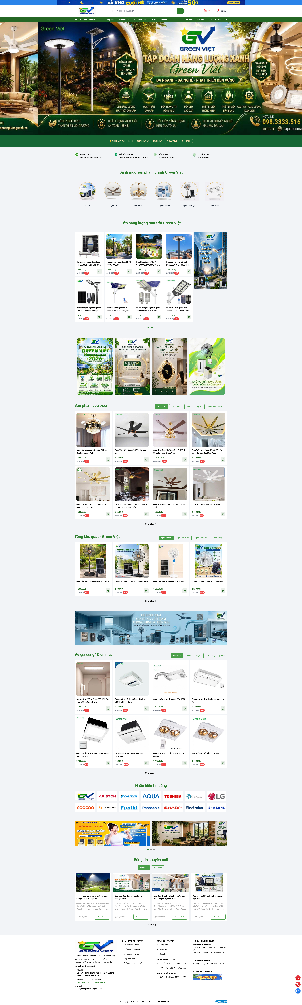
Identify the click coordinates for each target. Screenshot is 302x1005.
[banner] (95, 366)
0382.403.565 (100, 982)
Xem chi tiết (102, 917)
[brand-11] (151, 808)
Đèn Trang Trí (219, 538)
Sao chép (186, 141)
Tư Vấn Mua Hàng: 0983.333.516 (173, 963)
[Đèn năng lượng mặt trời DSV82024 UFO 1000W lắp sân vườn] (179, 246)
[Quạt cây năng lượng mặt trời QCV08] (170, 561)
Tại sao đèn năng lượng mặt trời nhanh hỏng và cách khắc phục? (92, 897)
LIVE (208, 11)
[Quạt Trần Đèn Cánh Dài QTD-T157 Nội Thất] (170, 484)
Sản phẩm (163, 954)
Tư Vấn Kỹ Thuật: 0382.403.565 (172, 968)
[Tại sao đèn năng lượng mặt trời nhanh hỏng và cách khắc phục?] (93, 882)
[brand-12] (173, 808)
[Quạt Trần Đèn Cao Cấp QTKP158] (209, 484)
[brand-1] (85, 795)
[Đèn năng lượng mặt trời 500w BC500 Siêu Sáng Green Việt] (119, 292)
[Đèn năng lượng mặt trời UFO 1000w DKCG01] (119, 246)
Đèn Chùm (176, 406)
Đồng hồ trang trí (194, 655)
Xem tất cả (149, 327)
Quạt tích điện (201, 538)
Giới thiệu (163, 949)
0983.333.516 (83, 982)
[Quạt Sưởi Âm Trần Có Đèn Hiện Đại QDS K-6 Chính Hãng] (132, 679)
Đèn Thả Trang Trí (194, 406)
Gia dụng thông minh (216, 655)
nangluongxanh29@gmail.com (90, 989)
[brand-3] (129, 796)
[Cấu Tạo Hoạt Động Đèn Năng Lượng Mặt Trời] (209, 882)
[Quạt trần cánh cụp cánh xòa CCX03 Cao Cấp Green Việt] (93, 430)
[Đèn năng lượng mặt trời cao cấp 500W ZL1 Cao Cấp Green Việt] (89, 246)
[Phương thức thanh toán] (210, 977)
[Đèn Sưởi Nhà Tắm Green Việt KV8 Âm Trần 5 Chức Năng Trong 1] (93, 679)
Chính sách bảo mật (132, 949)
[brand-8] (85, 808)
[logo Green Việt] (96, 946)
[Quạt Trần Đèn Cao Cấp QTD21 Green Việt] (132, 430)
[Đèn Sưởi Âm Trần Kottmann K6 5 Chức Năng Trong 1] (93, 733)
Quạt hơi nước (183, 538)
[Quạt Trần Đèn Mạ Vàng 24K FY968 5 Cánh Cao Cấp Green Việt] (170, 430)
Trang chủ (163, 945)
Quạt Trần (161, 406)
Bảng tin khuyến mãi (151, 859)
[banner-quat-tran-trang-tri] (151, 78)
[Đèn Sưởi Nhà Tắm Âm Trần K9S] (209, 733)
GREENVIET (165, 1001)
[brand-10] (129, 808)
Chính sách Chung (131, 945)
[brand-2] (107, 796)
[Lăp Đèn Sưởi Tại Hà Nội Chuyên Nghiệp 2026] (131, 882)
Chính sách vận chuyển (133, 963)
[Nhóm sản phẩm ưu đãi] (210, 260)
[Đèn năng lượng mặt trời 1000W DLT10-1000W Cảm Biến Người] (179, 292)
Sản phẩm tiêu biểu (91, 405)
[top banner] (151, 2)
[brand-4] (151, 796)
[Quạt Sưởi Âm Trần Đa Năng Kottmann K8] (209, 679)
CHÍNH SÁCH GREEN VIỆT (132, 941)
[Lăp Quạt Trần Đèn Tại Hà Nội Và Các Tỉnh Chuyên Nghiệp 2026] (170, 882)
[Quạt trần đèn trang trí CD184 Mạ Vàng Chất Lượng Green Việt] (93, 484)
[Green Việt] (87, 11)
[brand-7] (216, 796)
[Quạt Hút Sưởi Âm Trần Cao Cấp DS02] (170, 679)
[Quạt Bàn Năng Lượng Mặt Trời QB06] (209, 561)
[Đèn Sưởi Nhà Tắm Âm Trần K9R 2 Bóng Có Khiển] (170, 733)
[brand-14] (216, 808)
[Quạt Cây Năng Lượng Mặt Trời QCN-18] (93, 561)
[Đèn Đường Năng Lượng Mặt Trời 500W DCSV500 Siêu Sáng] (149, 292)
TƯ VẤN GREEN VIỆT (165, 941)
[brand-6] (195, 796)
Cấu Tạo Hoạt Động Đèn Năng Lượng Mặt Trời (208, 897)
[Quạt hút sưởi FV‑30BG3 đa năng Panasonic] (132, 733)
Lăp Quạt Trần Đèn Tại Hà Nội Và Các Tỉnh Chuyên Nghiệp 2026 (169, 897)
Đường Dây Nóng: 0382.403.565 (172, 977)
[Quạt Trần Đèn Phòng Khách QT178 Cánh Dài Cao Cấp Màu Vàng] (209, 430)
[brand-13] (195, 808)
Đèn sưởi (177, 655)
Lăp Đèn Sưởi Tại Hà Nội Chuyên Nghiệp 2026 (128, 897)
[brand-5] (173, 796)
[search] (180, 11)
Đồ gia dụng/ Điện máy (94, 654)
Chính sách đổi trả (131, 954)
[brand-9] (107, 808)
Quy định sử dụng (131, 958)
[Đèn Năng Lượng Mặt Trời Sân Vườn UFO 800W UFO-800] (149, 246)
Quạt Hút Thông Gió (216, 406)
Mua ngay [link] (157, 141)
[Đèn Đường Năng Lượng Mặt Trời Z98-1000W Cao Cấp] (89, 292)
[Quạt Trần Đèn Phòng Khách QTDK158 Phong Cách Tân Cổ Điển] (132, 484)
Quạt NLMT (166, 538)
